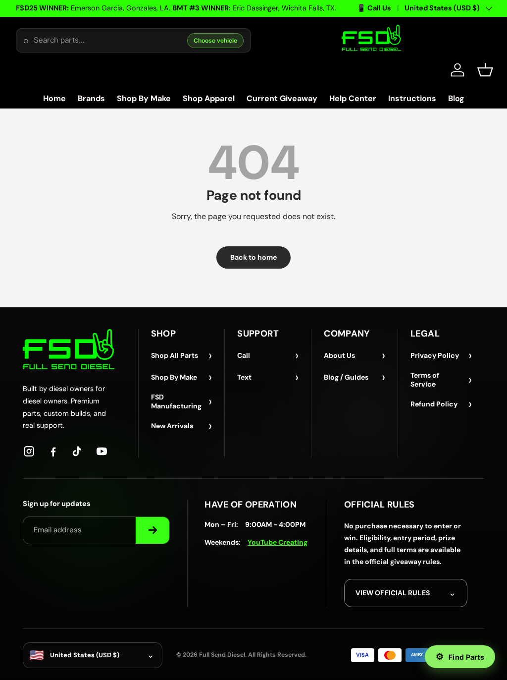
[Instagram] (29, 451)
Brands (91, 98)
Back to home (253, 257)
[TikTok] (77, 451)
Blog (456, 98)
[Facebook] (53, 451)
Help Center (352, 98)
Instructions (412, 98)
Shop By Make (144, 98)
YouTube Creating (277, 542)
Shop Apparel (209, 98)
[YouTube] (102, 451)
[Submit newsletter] (152, 530)
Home (54, 98)
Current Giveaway (282, 98)
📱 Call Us (374, 7)
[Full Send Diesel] (68, 349)
